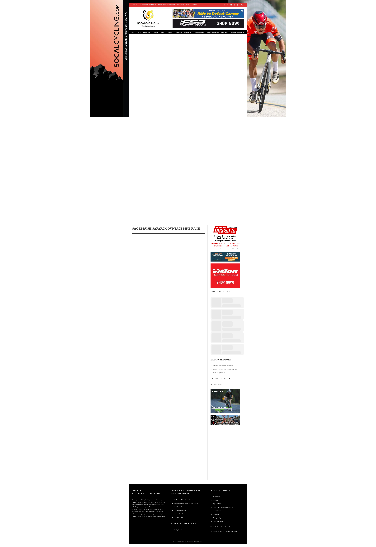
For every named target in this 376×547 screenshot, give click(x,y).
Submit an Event (178, 517)
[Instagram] (231, 5)
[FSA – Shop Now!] (208, 23)
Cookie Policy (217, 511)
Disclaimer (216, 514)
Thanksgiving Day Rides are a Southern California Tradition (161, 200)
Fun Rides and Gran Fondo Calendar (223, 365)
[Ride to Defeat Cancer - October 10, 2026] (208, 13)
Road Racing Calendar (219, 372)
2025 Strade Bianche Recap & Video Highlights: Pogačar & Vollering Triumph (168, 107)
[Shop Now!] (225, 275)
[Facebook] (224, 5)
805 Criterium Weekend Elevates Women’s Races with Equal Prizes (163, 177)
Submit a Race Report (180, 514)
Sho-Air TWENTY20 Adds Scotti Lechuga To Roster (155, 84)
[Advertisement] (225, 439)
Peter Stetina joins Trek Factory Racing (151, 131)
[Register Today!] (225, 256)
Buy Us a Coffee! (218, 503)
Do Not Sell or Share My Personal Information (224, 531)
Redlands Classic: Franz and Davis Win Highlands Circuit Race (162, 154)
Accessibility (216, 496)
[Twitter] (234, 5)
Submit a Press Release (180, 510)
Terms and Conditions (219, 521)
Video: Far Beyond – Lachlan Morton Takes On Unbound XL (159, 38)
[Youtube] (237, 5)
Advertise (215, 500)
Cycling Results (217, 384)
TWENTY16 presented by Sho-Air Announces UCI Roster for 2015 (161, 61)
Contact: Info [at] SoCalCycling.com (223, 507)
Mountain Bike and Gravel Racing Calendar (225, 369)
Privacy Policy (217, 518)
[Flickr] (227, 5)
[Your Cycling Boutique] (225, 420)
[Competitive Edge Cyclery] (225, 401)
